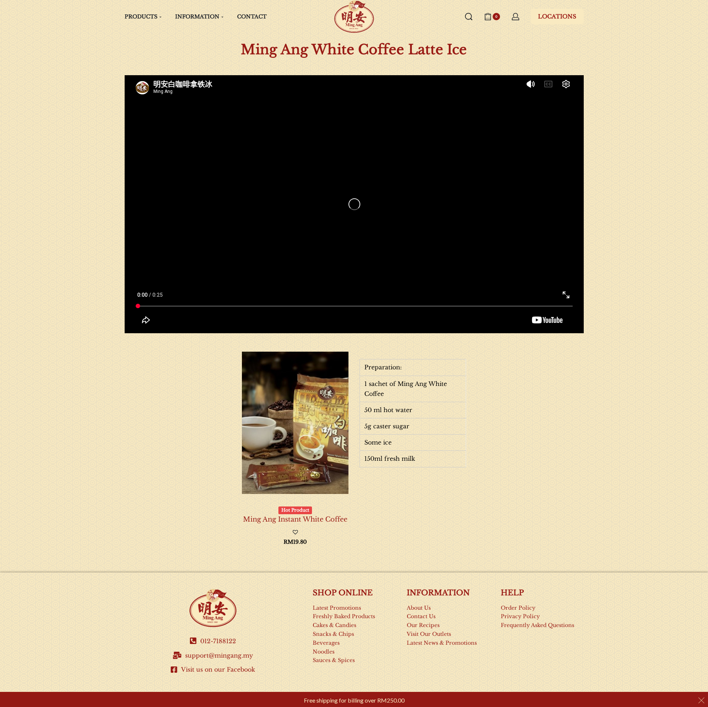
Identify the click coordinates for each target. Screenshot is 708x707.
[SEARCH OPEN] (469, 17)
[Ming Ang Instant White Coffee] (295, 423)
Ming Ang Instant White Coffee (295, 519)
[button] (295, 532)
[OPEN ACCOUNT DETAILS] (515, 17)
